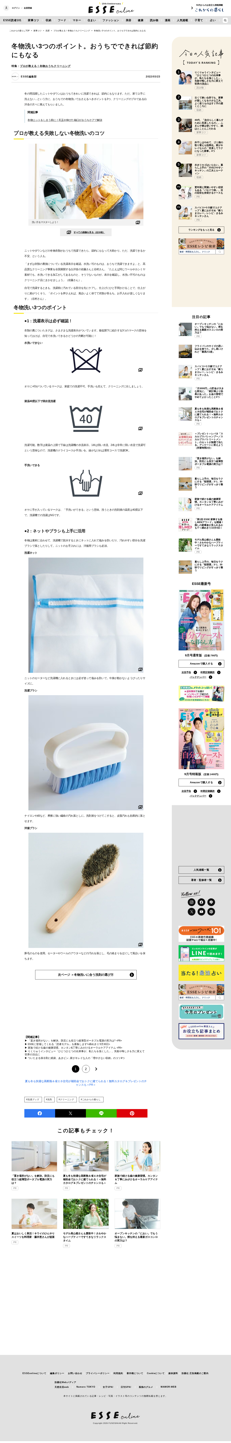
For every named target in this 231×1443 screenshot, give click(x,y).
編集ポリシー (57, 1373)
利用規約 (118, 1373)
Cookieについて (156, 1373)
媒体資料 (173, 1373)
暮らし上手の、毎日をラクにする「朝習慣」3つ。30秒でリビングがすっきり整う (209, 482)
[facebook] (39, 1113)
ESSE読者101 (12, 20)
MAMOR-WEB (168, 1387)
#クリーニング (66, 1099)
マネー (77, 20)
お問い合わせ (75, 1373)
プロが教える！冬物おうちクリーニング (45, 66)
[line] (101, 1113)
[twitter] (70, 1113)
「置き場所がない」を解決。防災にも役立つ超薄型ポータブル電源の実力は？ (33, 1179)
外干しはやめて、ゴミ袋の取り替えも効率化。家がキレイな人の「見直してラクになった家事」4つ (209, 146)
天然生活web (62, 1387)
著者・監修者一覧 (201, 879)
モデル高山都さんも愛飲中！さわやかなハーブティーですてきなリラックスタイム (84, 1237)
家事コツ (33, 20)
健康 (140, 20)
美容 (128, 20)
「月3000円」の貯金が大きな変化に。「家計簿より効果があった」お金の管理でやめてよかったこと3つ (209, 392)
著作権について (135, 1373)
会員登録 (28, 8)
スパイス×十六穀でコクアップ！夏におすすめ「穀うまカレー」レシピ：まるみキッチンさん (209, 211)
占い (213, 20)
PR (14, 1188)
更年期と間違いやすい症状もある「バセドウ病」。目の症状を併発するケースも (209, 190)
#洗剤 (49, 1099)
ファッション (110, 20)
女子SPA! (108, 1387)
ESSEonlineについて (34, 1373)
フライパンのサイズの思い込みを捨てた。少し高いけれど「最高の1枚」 (209, 349)
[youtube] (201, 912)
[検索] (220, 252)
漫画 (167, 20)
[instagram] (191, 902)
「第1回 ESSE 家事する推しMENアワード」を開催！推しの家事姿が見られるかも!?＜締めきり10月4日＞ (209, 523)
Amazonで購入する (201, 663)
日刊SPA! (126, 1387)
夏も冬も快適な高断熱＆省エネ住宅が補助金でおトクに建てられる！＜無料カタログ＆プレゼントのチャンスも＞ (84, 1179)
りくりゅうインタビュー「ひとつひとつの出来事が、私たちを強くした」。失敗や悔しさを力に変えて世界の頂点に (209, 78)
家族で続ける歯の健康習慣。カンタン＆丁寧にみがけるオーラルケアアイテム (136, 1179)
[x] (191, 912)
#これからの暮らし (91, 1099)
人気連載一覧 (201, 869)
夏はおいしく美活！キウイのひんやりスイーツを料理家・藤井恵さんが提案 (33, 1235)
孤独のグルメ (146, 1387)
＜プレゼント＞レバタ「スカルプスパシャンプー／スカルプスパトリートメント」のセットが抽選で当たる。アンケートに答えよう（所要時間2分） (209, 440)
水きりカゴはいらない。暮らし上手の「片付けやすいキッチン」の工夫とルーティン (209, 169)
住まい (92, 20)
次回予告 (186, 672)
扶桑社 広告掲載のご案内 (195, 1373)
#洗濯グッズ (32, 1099)
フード (62, 20)
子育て (199, 20)
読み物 (154, 20)
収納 (48, 20)
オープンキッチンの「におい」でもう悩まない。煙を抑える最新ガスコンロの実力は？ (136, 1237)
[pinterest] (211, 912)
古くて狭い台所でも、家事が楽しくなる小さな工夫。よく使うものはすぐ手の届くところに (209, 101)
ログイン (16, 8)
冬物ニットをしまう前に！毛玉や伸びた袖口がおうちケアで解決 (65, 120)
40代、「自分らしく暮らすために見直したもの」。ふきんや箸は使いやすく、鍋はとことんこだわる (209, 124)
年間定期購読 (207, 672)
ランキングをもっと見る (201, 229)
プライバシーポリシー (98, 1373)
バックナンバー (198, 677)
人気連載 (182, 20)
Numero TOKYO (85, 1387)
